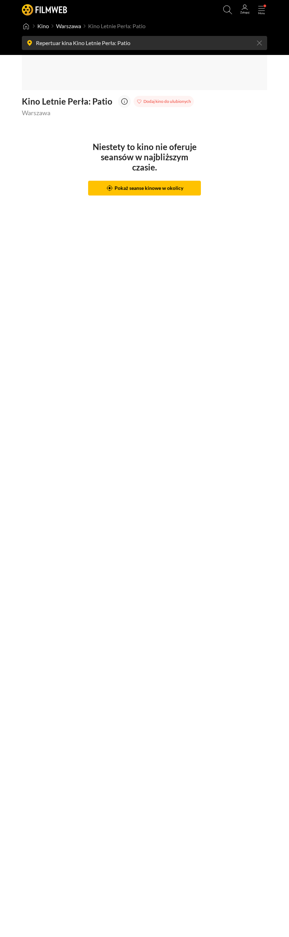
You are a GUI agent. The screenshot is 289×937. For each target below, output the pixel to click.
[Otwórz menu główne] (261, 9)
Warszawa (68, 26)
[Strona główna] (26, 26)
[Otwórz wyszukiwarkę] (227, 9)
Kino (43, 26)
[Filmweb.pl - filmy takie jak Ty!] (44, 10)
